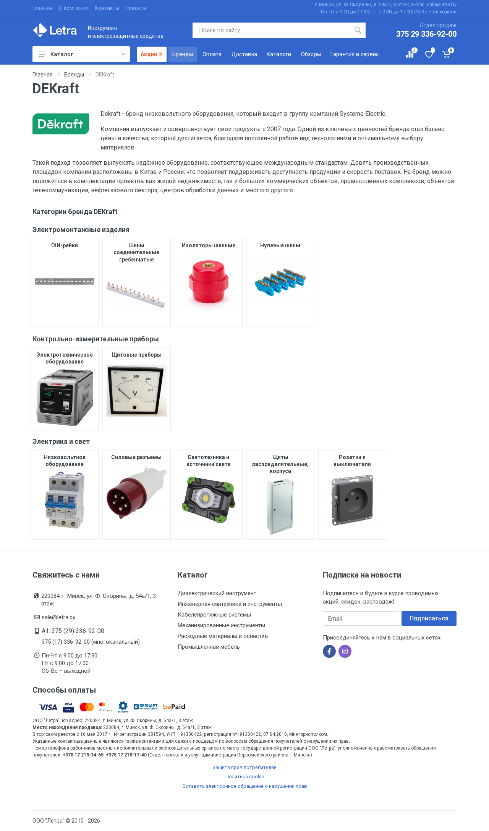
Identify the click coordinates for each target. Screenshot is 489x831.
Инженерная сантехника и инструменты (230, 604)
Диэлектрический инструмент (217, 593)
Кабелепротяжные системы (214, 614)
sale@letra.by (58, 617)
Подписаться (429, 618)
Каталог (61, 54)
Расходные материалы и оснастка (223, 636)
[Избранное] (428, 54)
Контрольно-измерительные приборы (95, 339)
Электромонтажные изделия (81, 230)
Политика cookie (244, 776)
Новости (135, 8)
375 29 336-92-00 (426, 34)
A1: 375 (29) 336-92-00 (73, 631)
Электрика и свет (61, 441)
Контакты (107, 8)
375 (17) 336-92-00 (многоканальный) (91, 641)
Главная (42, 8)
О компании (74, 8)
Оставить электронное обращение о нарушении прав (244, 786)
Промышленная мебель (209, 646)
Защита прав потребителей (244, 767)
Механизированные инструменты (221, 625)
